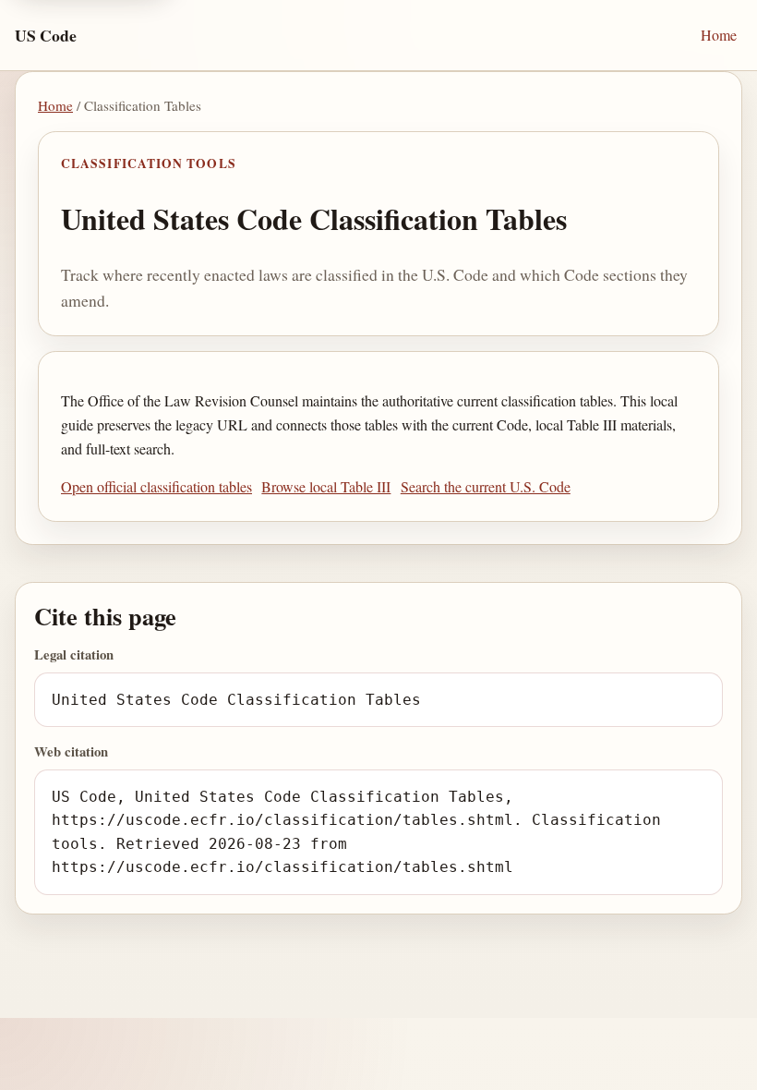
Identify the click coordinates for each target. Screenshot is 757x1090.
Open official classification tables (156, 486)
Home (719, 34)
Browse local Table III (326, 486)
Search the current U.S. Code (486, 486)
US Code (46, 35)
